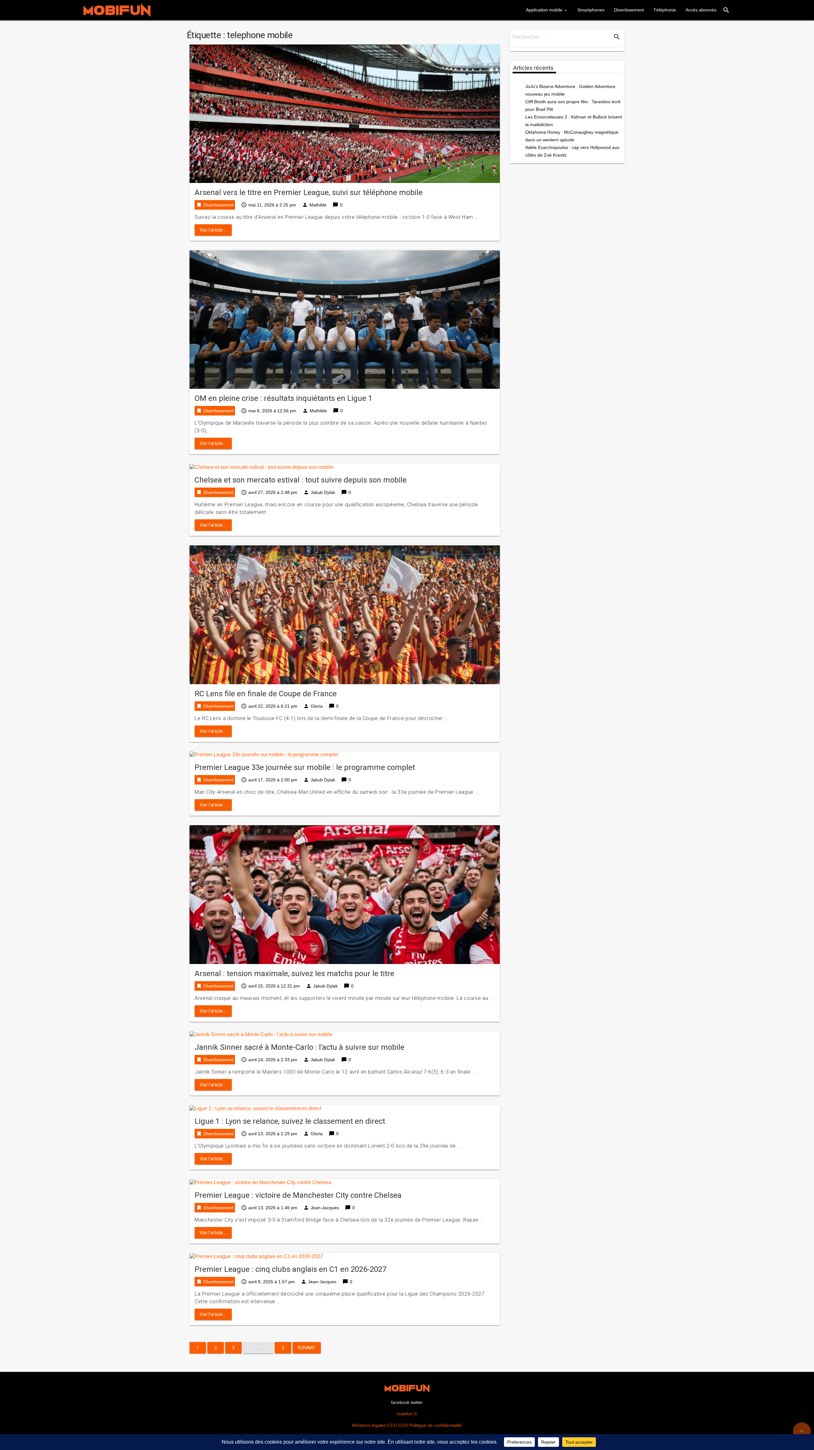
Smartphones (590, 9)
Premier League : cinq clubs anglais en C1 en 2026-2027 (290, 1269)
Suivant (307, 1347)
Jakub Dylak (323, 492)
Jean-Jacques (325, 1207)
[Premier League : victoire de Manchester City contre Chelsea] (260, 1182)
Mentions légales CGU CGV (380, 1425)
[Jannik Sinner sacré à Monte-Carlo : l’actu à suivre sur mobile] (261, 1034)
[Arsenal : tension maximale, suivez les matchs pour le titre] (345, 894)
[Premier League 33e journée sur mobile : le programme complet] (264, 754)
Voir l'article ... (213, 230)
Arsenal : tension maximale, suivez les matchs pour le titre (294, 973)
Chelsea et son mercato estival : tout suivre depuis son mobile (301, 479)
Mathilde (318, 204)
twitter (417, 1402)
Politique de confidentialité (435, 1425)
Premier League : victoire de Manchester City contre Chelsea (298, 1195)
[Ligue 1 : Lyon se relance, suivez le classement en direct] (255, 1108)
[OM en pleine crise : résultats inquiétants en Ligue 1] (345, 319)
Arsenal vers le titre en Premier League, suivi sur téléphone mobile (309, 192)
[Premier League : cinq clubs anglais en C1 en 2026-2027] (256, 1256)
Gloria (317, 706)
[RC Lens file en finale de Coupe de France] (345, 614)
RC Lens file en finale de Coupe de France (266, 693)
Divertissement (629, 9)
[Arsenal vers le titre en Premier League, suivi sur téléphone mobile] (345, 113)
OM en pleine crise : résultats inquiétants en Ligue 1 (283, 398)
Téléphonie (664, 9)
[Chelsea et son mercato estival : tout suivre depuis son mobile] (262, 466)
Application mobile (544, 9)
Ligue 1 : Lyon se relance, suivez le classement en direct (290, 1121)
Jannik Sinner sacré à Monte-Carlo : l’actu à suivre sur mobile (299, 1047)
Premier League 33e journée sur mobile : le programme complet (305, 767)
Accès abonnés (701, 9)
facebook (400, 1402)
